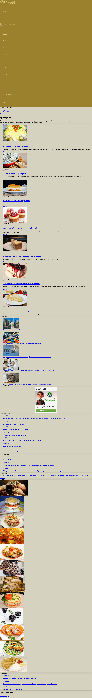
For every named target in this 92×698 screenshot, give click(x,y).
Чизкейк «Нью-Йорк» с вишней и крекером (21, 284)
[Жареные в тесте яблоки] (12, 639)
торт (21, 478)
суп (14, 478)
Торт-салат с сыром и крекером (16, 146)
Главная (2, 114)
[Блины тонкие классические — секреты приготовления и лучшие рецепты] (13, 672)
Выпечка (5, 61)
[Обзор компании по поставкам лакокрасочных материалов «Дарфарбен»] (11, 342)
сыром (17, 478)
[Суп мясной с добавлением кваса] (12, 543)
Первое (5, 40)
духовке (24, 475)
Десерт (5, 67)
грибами (15, 475)
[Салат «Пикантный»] (12, 527)
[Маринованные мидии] (12, 655)
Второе (5, 47)
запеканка (28, 475)
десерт (19, 475)
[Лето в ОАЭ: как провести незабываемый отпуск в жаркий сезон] (11, 328)
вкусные (5, 475)
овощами (46, 475)
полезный (53, 475)
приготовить (61, 475)
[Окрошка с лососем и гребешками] (12, 559)
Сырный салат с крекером (14, 174)
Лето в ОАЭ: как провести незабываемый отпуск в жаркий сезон (20, 329)
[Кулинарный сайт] (7, 3)
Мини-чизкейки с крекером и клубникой (20, 228)
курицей (36, 475)
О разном (5, 87)
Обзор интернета (10, 94)
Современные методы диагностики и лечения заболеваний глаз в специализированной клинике (28, 370)
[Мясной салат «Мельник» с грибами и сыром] (12, 511)
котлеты (32, 475)
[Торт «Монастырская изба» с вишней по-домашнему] (12, 575)
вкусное (2, 475)
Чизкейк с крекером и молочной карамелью (22, 256)
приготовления (70, 475)
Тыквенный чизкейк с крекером (16, 201)
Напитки (5, 81)
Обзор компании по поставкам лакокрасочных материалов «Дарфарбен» (22, 343)
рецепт (81, 475)
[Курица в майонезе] (12, 591)
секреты (7, 478)
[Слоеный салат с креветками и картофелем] (12, 607)
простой (76, 475)
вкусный (10, 475)
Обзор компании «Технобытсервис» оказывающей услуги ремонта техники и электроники (27, 357)
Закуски (5, 74)
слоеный (11, 478)
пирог (50, 475)
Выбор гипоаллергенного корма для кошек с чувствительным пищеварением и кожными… (27, 384)
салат (2, 477)
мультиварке (41, 475)
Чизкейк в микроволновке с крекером (19, 311)
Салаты (5, 54)
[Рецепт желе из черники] (11, 623)
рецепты (87, 475)
